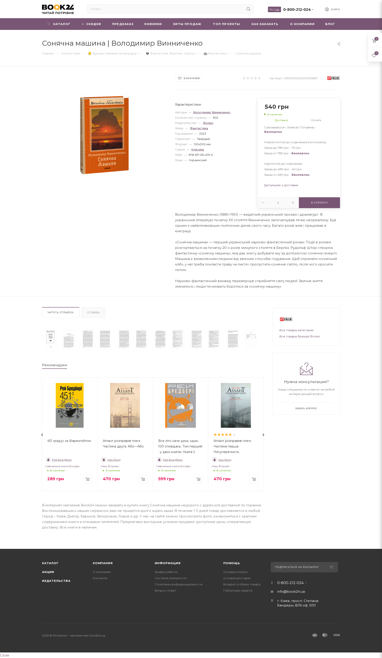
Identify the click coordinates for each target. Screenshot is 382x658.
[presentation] (42, 434)
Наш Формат (110, 466)
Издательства (56, 581)
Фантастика (199, 128)
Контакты (100, 578)
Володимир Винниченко (211, 112)
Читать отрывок (61, 312)
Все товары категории (296, 330)
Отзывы (93, 312)
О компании (102, 572)
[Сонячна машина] (51, 339)
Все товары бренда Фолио (299, 336)
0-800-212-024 (297, 10)
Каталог (50, 563)
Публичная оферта (237, 590)
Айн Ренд (113, 459)
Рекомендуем (54, 365)
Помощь (231, 563)
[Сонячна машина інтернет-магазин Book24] (104, 134)
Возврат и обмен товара (241, 584)
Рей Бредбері (62, 459)
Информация (168, 563)
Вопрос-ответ (165, 590)
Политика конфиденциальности (178, 584)
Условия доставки (236, 578)
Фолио (208, 123)
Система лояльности (170, 578)
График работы (166, 572)
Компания (103, 563)
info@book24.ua (291, 591)
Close (4, 655)
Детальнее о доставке (281, 185)
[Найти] (248, 9)
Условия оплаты (235, 572)
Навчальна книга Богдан (63, 466)
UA (277, 9)
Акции (48, 572)
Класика (197, 149)
